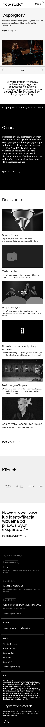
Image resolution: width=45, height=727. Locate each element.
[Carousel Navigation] (22, 70)
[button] (37, 4)
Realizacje (8, 441)
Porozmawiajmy (12, 536)
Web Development (10, 644)
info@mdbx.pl (25, 628)
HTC (5, 567)
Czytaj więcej (7, 31)
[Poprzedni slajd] (6, 70)
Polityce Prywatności (10, 715)
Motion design (8, 657)
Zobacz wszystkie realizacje (12, 614)
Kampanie (7, 662)
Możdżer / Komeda (13, 586)
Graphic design (9, 648)
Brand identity (8, 653)
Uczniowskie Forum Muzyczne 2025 (22, 605)
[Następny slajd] (38, 70)
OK (6, 721)
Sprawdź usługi (9, 172)
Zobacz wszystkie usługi (11, 667)
